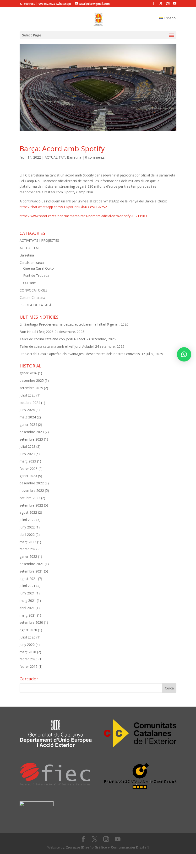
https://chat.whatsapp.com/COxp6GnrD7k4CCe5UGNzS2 (63, 207)
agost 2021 (28, 578)
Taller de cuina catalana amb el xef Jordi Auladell (57, 346)
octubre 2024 (30, 402)
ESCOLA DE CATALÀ (35, 305)
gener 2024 (28, 424)
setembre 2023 (31, 439)
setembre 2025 (31, 388)
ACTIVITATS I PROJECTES (39, 240)
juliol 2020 (27, 637)
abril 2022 (27, 534)
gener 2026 (28, 373)
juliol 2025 (27, 395)
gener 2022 (28, 556)
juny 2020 (27, 644)
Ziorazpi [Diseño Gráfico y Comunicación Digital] (107, 847)
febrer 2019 (29, 666)
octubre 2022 (30, 498)
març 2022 (28, 542)
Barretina (74, 157)
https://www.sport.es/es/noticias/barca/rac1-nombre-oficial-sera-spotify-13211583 (83, 216)
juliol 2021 (27, 585)
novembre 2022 (32, 490)
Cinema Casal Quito (38, 268)
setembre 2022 (31, 505)
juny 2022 (27, 527)
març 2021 (28, 615)
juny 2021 (27, 593)
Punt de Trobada (36, 275)
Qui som (29, 283)
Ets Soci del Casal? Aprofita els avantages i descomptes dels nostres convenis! (80, 354)
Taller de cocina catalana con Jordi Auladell (53, 339)
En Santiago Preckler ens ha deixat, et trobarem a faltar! (63, 324)
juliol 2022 (27, 519)
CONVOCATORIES (34, 290)
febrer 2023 (29, 468)
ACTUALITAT (55, 157)
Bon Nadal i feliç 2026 (37, 331)
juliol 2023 (27, 446)
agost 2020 (28, 630)
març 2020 (28, 652)
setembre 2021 (31, 571)
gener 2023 (28, 475)
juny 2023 (27, 454)
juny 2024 (27, 409)
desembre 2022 (32, 483)
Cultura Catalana (32, 297)
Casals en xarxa (32, 262)
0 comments (95, 157)
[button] (184, 354)
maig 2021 (28, 600)
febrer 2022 (29, 549)
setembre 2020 (31, 622)
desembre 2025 (32, 380)
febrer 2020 (29, 659)
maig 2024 (28, 417)
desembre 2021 (32, 564)
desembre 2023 (32, 432)
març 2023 (28, 461)
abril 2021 (27, 608)
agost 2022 (28, 512)
